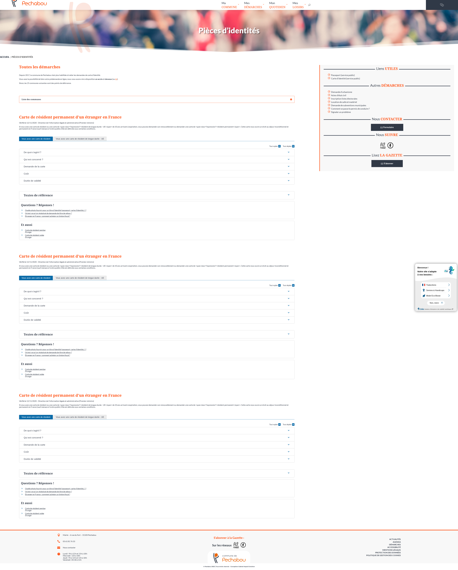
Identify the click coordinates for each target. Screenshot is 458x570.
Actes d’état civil (338, 95)
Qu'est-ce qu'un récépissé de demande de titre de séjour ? (48, 213)
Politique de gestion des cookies (383, 555)
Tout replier (273, 146)
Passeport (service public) (343, 75)
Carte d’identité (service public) (345, 78)
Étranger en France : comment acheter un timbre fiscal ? (47, 216)
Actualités (395, 539)
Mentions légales (391, 550)
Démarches (395, 544)
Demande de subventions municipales (348, 105)
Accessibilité (394, 547)
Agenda (397, 542)
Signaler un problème (341, 112)
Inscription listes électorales (344, 98)
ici (116, 79)
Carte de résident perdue (35, 230)
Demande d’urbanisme (341, 92)
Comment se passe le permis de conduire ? (350, 108)
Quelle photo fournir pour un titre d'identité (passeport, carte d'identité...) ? (55, 210)
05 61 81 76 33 (69, 541)
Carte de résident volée (34, 235)
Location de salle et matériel (344, 102)
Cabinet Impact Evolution (246, 566)
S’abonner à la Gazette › (229, 537)
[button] (157, 152)
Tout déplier (287, 146)
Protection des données (388, 552)
